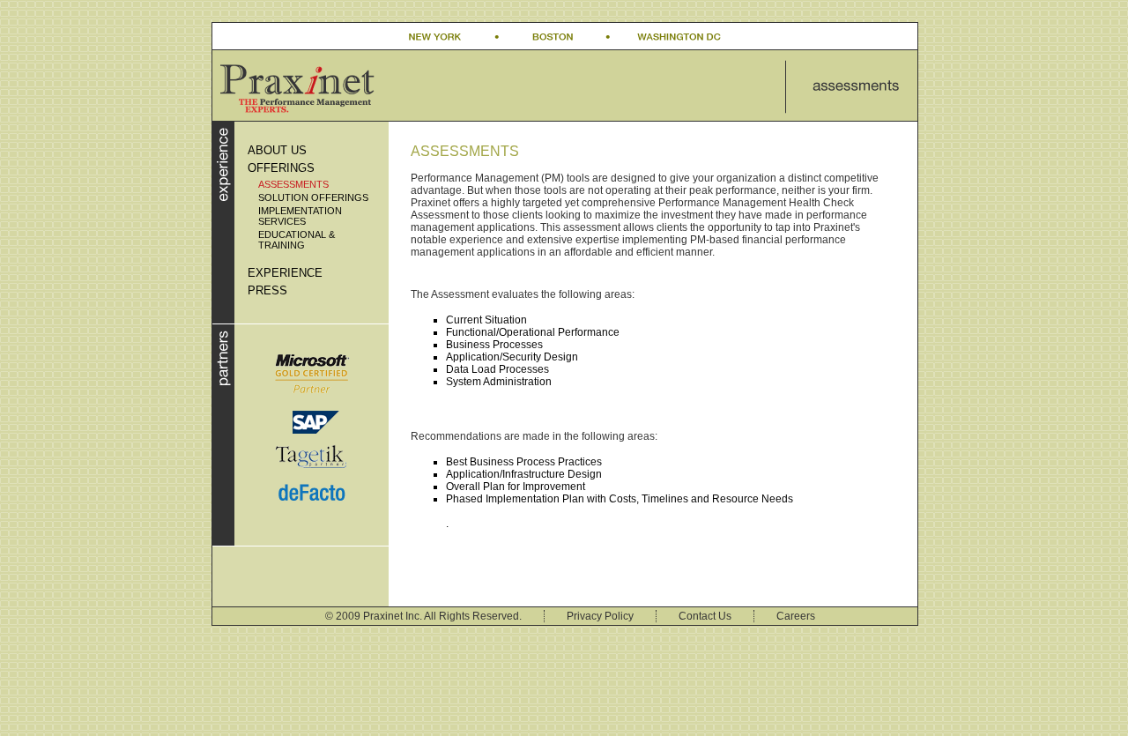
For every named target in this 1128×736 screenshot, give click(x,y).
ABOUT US (277, 150)
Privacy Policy (600, 616)
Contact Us (705, 616)
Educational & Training (296, 239)
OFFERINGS (281, 168)
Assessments (293, 184)
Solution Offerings (313, 197)
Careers (795, 616)
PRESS (267, 290)
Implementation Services (300, 216)
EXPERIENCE (285, 272)
